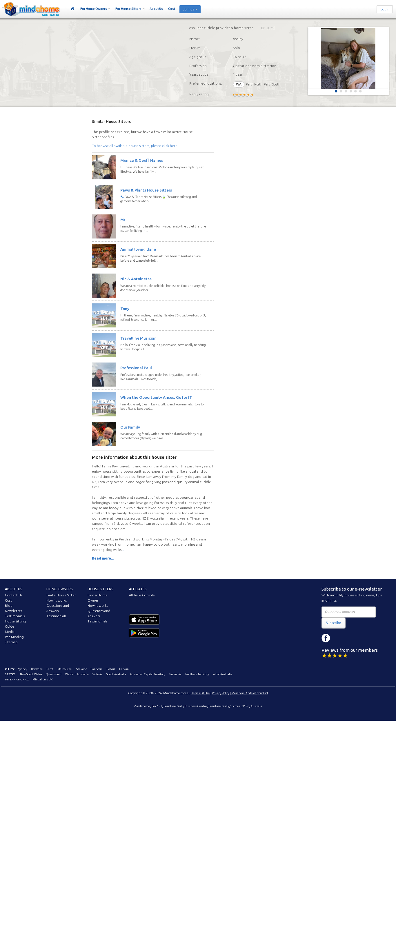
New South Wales (31, 674)
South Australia (116, 674)
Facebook (325, 638)
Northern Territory (197, 674)
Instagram (339, 638)
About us (13, 589)
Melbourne (64, 669)
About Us (156, 8)
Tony (124, 308)
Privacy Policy (220, 693)
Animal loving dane (138, 249)
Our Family (130, 427)
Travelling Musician (138, 338)
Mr (122, 219)
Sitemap (11, 642)
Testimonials (15, 616)
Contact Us (13, 595)
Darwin (124, 669)
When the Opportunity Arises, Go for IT (156, 397)
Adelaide (81, 669)
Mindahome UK (42, 679)
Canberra (97, 669)
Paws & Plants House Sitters (146, 190)
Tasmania (175, 674)
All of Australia (222, 674)
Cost (171, 8)
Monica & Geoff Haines (141, 160)
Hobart (110, 669)
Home (73, 9)
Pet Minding (14, 637)
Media (9, 631)
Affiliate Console (142, 595)
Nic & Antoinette (136, 278)
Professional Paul (136, 367)
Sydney (22, 669)
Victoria (97, 674)
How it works (56, 600)
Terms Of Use (201, 693)
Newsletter (13, 611)
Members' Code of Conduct (249, 693)
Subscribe (333, 623)
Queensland (53, 674)
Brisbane (37, 669)
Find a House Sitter (61, 595)
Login (384, 9)
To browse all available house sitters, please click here (134, 145)
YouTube (352, 638)
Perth (50, 669)
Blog (8, 605)
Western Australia (77, 674)
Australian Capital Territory (147, 674)
